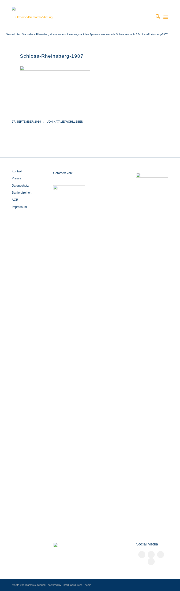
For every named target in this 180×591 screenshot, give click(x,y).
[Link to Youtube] (151, 561)
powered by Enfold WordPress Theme (69, 585)
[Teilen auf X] (151, 554)
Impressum (19, 207)
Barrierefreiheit (21, 192)
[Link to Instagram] (160, 554)
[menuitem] (155, 17)
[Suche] (155, 17)
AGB (15, 200)
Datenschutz (20, 185)
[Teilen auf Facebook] (141, 554)
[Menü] (165, 17)
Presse (16, 178)
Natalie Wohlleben (68, 121)
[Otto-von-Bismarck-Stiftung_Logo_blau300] (32, 17)
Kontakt (17, 171)
